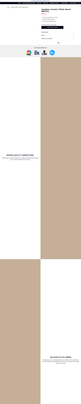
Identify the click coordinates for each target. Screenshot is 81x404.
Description (44, 32)
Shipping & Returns (46, 38)
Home (8, 7)
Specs (43, 35)
